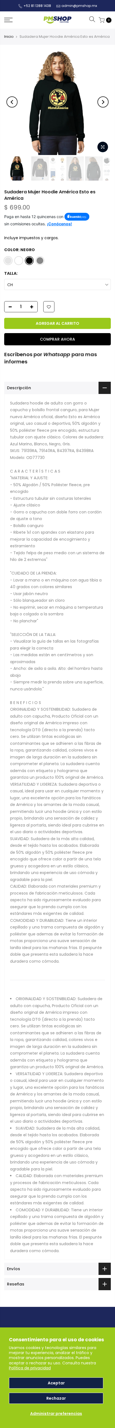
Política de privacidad (30, 1368)
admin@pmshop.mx (79, 5)
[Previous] (12, 102)
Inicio (9, 36)
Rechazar (56, 1398)
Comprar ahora (57, 339)
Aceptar (56, 1383)
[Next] (103, 102)
